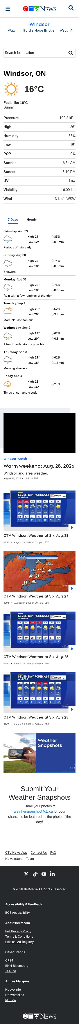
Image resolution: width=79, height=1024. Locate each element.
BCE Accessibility (17, 912)
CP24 (9, 960)
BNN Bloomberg (17, 965)
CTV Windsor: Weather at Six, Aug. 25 (36, 717)
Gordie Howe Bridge (38, 30)
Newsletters (13, 858)
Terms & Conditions (19, 936)
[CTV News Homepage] (39, 8)
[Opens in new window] (39, 753)
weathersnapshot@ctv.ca (33, 811)
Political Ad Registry (19, 942)
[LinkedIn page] (52, 873)
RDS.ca (10, 1000)
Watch (13, 30)
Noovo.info (13, 989)
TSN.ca (10, 971)
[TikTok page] (35, 873)
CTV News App (16, 852)
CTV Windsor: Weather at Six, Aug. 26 (36, 657)
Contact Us (39, 852)
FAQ (53, 852)
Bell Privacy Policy (18, 931)
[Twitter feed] (26, 873)
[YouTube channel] (44, 873)
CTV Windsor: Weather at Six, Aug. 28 (36, 535)
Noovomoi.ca (14, 995)
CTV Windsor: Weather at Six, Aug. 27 (36, 596)
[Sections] (8, 8)
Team (30, 858)
